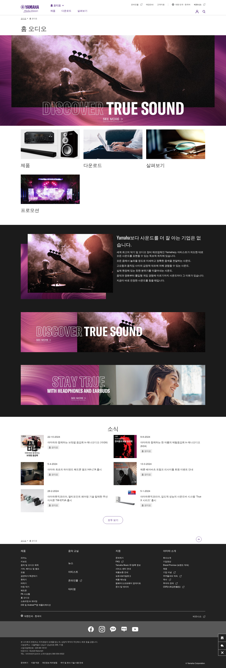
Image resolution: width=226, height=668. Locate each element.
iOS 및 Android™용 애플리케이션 (36, 604)
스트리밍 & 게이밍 (29, 601)
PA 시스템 (25, 593)
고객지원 (161, 4)
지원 (118, 551)
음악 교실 (73, 551)
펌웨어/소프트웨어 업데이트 (128, 583)
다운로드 (66, 10)
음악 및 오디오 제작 (30, 564)
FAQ (118, 561)
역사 (165, 579)
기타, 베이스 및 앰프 (30, 568)
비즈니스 (197, 4)
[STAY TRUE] (113, 385)
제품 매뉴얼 (121, 579)
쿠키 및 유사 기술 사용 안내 (71, 662)
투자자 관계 (168, 583)
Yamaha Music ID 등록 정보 (128, 564)
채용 (165, 568)
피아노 (24, 557)
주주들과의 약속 (170, 575)
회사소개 (167, 557)
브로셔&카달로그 (123, 575)
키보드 (24, 561)
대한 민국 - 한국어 (182, 4)
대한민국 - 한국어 (32, 616)
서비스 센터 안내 (123, 568)
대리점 (72, 589)
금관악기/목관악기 (29, 575)
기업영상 (167, 561)
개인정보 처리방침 (49, 662)
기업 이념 (167, 572)
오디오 (23, 18)
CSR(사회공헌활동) (171, 586)
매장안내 (149, 4)
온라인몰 (135, 4)
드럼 (23, 572)
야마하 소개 (169, 551)
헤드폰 (24, 590)
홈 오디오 (55, 5)
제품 (52, 10)
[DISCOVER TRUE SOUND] (113, 332)
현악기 (24, 579)
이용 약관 (35, 662)
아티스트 (73, 571)
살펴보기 (82, 10)
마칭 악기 (25, 586)
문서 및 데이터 (122, 586)
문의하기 (120, 557)
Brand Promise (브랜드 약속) (176, 564)
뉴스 (70, 563)
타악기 (24, 583)
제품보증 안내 (122, 572)
